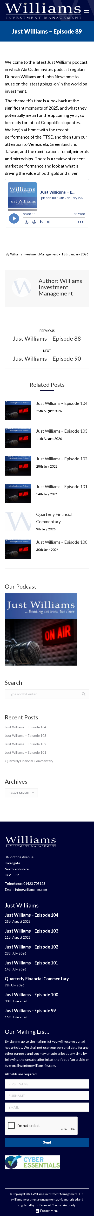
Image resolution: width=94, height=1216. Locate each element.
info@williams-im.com (31, 889)
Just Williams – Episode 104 (61, 403)
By (32, 254)
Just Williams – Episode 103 (61, 431)
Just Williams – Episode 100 (61, 542)
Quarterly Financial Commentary (54, 518)
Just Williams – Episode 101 (61, 486)
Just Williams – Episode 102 (61, 458)
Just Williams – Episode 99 (30, 1010)
